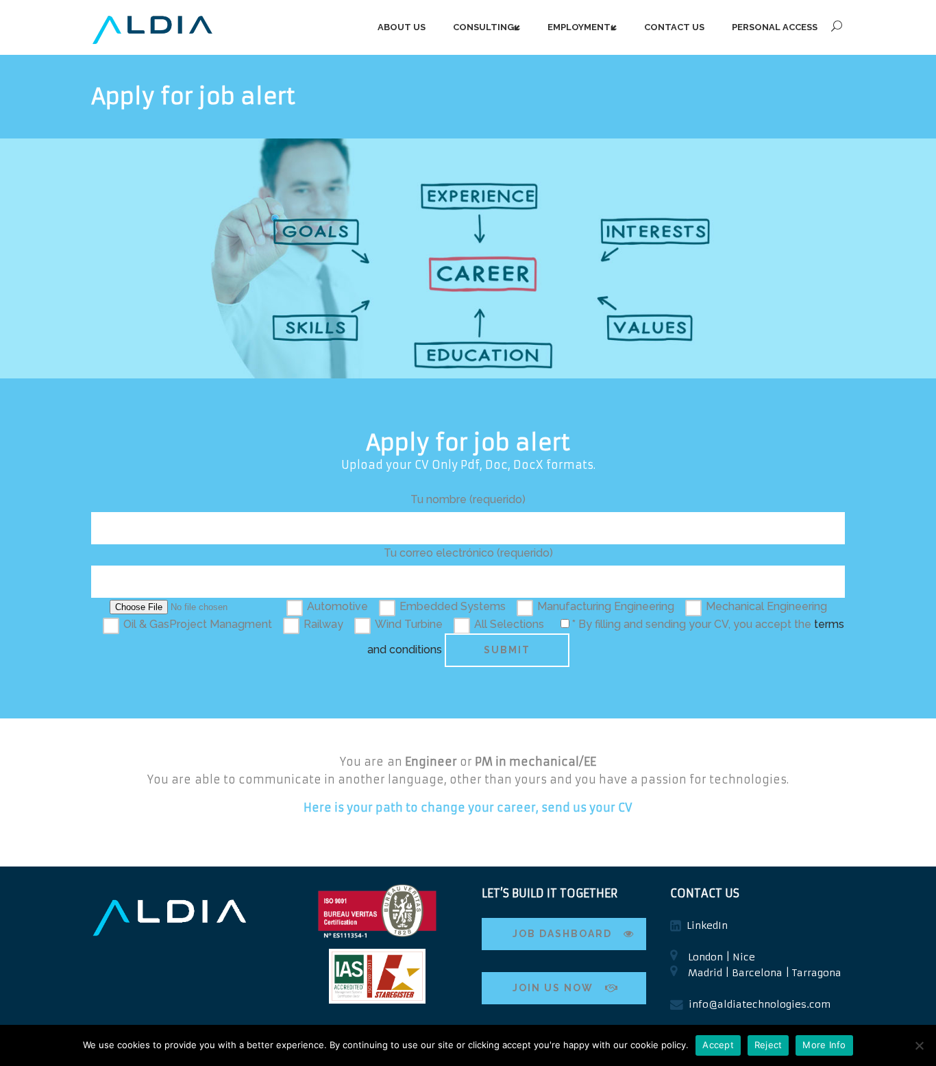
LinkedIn (707, 925)
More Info (824, 1044)
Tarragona (816, 973)
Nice (743, 957)
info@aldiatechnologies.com (759, 1004)
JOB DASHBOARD (562, 933)
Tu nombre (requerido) (468, 499)
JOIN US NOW (553, 987)
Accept (718, 1044)
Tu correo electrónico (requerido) (468, 552)
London (705, 957)
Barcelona (757, 973)
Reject (768, 1044)
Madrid (705, 973)
